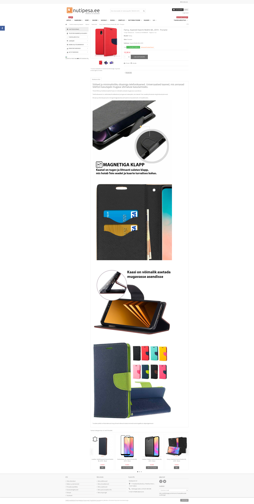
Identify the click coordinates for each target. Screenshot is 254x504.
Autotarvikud (73, 52)
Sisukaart (69, 495)
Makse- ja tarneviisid (73, 484)
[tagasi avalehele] (66, 24)
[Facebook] (160, 481)
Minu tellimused (102, 481)
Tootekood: (138, 32)
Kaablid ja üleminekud (76, 44)
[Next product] (188, 24)
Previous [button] (91, 451)
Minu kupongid (102, 492)
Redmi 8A (129, 73)
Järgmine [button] (121, 42)
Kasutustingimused (72, 490)
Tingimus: (151, 32)
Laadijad (71, 41)
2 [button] (139, 471)
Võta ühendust (71, 481)
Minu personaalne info (105, 490)
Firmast (69, 492)
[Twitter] (164, 481)
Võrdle (134, 63)
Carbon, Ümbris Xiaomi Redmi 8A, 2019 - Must (152, 460)
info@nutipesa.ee (138, 492)
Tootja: (125, 32)
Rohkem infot (96, 79)
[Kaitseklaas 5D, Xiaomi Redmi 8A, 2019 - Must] (127, 446)
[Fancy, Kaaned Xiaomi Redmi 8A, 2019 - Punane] (101, 63)
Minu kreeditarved (103, 484)
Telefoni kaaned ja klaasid (77, 33)
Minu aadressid (102, 487)
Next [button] (187, 451)
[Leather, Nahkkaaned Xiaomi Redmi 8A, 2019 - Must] (102, 446)
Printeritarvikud (74, 48)
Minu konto (100, 477)
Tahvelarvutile (73, 37)
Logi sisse (185, 13)
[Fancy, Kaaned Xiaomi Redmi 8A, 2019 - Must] (176, 446)
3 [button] (141, 471)
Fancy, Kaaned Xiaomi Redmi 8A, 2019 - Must (176, 460)
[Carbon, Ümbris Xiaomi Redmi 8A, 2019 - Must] (152, 446)
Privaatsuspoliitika (72, 487)
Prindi (127, 63)
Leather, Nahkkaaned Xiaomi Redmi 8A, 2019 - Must (102, 460)
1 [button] (137, 471)
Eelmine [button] (91, 42)
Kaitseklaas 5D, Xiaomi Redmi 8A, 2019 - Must (127, 460)
